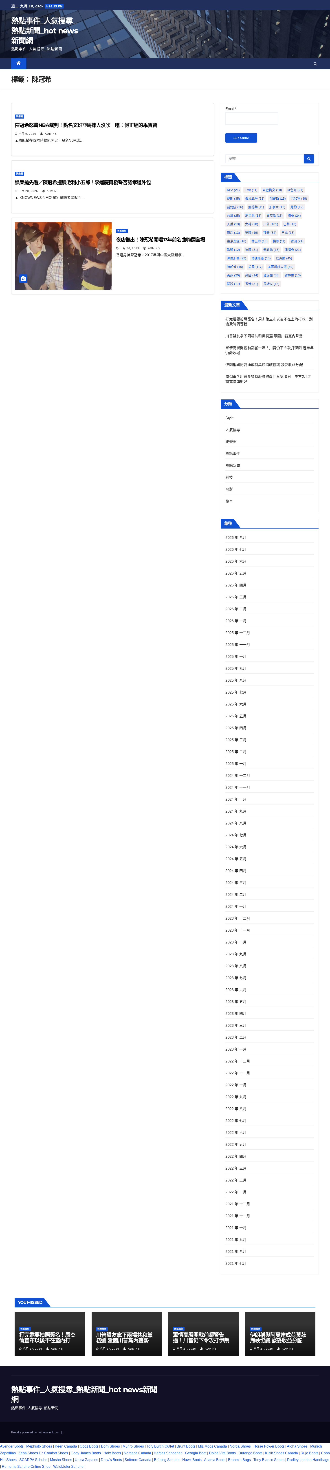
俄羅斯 (278, 198)
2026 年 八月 (235, 538)
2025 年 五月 (235, 716)
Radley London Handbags (308, 1460)
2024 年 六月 (235, 847)
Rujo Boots (309, 1453)
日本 (288, 232)
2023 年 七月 (235, 978)
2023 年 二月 (235, 1037)
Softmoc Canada (138, 1460)
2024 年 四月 (235, 871)
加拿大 (277, 207)
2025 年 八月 (235, 680)
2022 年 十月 (235, 1085)
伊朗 (233, 198)
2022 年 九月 (235, 1097)
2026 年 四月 (235, 585)
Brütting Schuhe (167, 1460)
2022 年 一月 (235, 1192)
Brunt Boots (186, 1446)
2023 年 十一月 (237, 930)
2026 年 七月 (235, 549)
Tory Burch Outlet (161, 1446)
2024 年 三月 (235, 883)
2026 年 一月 (235, 621)
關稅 (233, 284)
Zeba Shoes (28, 1453)
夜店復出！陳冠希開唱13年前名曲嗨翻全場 (160, 240)
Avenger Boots (12, 1446)
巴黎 (289, 224)
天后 (233, 224)
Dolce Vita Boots (222, 1453)
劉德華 (256, 207)
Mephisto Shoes (39, 1446)
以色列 (295, 190)
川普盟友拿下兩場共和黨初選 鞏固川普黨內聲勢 (264, 336)
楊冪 (279, 241)
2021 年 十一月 (237, 1216)
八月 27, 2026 (32, 1348)
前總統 (235, 207)
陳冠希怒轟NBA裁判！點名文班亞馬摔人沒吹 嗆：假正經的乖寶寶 (86, 125)
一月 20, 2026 (28, 191)
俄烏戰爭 (254, 198)
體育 (229, 501)
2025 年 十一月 (237, 645)
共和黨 (299, 198)
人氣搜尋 (232, 430)
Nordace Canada (137, 1453)
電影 (229, 489)
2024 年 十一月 (237, 787)
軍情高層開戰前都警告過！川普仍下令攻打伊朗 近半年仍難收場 (201, 1340)
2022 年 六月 (235, 1133)
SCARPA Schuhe (33, 1460)
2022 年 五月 (235, 1144)
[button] (315, 64)
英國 (251, 275)
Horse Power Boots (268, 1446)
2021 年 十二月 (237, 1204)
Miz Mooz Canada (212, 1446)
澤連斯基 (261, 258)
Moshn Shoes (61, 1460)
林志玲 (259, 241)
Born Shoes (110, 1446)
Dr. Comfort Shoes (53, 1453)
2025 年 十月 (235, 657)
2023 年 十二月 (237, 918)
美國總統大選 (280, 267)
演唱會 (293, 249)
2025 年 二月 (235, 752)
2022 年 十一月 (237, 1073)
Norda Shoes (240, 1446)
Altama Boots (214, 1460)
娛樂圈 (19, 116)
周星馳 (253, 215)
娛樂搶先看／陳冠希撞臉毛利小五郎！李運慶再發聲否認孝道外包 (83, 182)
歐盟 (233, 249)
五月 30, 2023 (129, 248)
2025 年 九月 (235, 668)
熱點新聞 (232, 465)
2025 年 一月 (235, 764)
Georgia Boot (195, 1453)
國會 (294, 215)
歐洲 (297, 241)
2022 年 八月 (235, 1109)
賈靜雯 (293, 275)
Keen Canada (66, 1446)
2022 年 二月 (235, 1180)
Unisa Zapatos (86, 1460)
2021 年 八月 (235, 1252)
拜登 (269, 232)
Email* (230, 109)
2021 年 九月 (235, 1240)
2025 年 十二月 (237, 633)
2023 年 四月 (235, 1014)
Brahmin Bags (239, 1460)
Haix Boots (112, 1453)
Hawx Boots (192, 1460)
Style (229, 418)
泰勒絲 (271, 249)
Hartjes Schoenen (168, 1453)
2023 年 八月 (235, 966)
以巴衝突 (272, 190)
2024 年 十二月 (237, 776)
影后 (233, 232)
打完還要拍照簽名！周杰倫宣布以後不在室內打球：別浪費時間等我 (47, 1340)
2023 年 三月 (235, 1025)
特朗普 (235, 267)
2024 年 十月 (235, 799)
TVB (251, 190)
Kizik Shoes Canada (282, 1453)
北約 (297, 207)
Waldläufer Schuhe (68, 1466)
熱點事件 (121, 231)
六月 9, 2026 (27, 133)
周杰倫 (274, 215)
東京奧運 (236, 241)
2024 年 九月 (235, 811)
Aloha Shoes (297, 1446)
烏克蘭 (284, 258)
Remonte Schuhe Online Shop (26, 1466)
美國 (255, 267)
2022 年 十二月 (237, 1061)
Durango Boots (250, 1453)
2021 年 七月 (235, 1263)
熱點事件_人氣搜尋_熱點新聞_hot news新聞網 (44, 30)
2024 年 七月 (235, 835)
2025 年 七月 (235, 692)
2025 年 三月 (235, 740)
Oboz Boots (89, 1446)
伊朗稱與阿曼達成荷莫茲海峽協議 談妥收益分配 (264, 365)
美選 (233, 275)
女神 (251, 224)
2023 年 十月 (235, 942)
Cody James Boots (86, 1453)
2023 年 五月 (235, 1002)
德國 (251, 232)
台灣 (233, 215)
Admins (50, 133)
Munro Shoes (133, 1446)
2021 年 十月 (235, 1228)
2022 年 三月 (235, 1168)
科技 (229, 477)
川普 (270, 224)
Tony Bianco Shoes (268, 1460)
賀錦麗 (271, 275)
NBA (233, 190)
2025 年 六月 (235, 704)
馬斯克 (271, 284)
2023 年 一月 (235, 1049)
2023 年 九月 (235, 954)
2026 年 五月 (235, 573)
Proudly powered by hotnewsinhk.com (36, 1432)
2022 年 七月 (235, 1121)
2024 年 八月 (235, 823)
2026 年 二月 (235, 609)
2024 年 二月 (235, 895)
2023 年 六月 (235, 990)
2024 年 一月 (235, 906)
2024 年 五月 (235, 859)
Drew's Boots (111, 1460)
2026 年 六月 (235, 561)
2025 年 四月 (235, 728)
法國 (251, 249)
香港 (251, 284)
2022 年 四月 (235, 1156)
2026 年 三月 (235, 597)
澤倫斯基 (236, 258)
